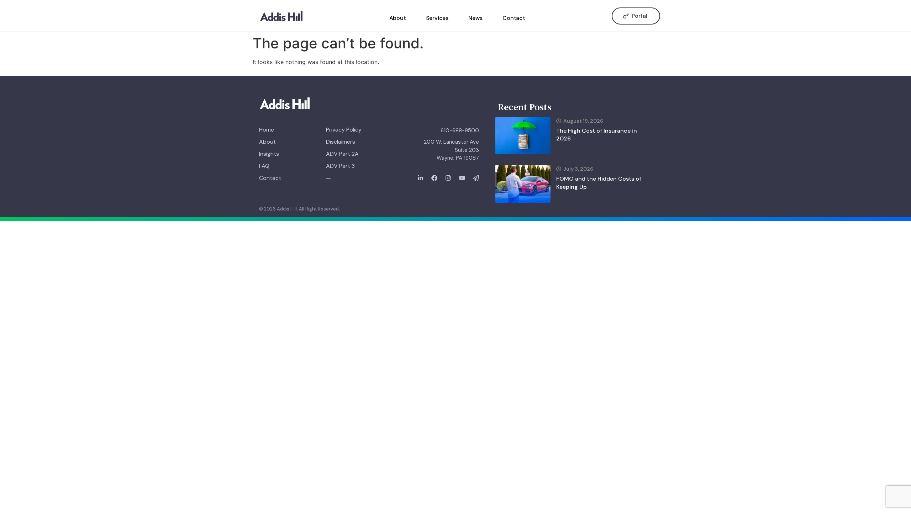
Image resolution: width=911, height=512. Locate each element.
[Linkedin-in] (420, 178)
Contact (513, 18)
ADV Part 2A (342, 154)
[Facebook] (434, 178)
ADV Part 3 (340, 166)
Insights (269, 154)
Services (437, 18)
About (397, 18)
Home (266, 129)
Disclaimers (340, 141)
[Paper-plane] (476, 178)
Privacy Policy (344, 129)
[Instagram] (448, 178)
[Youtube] (462, 178)
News (475, 18)
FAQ (264, 166)
